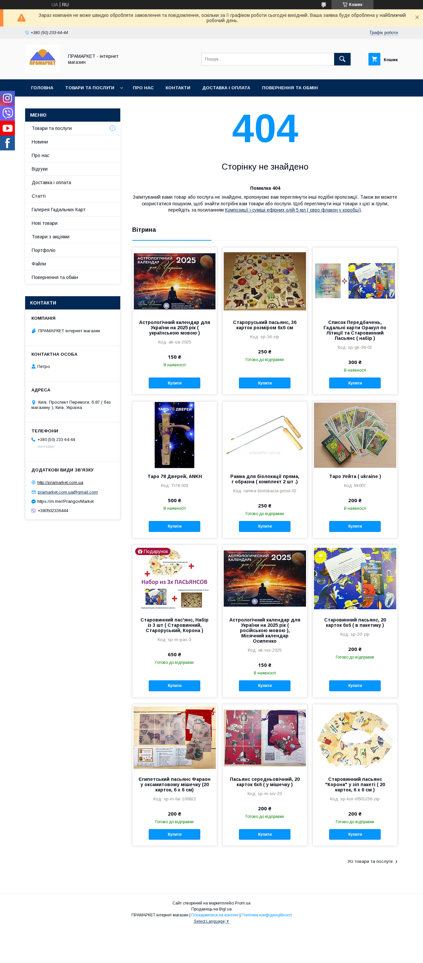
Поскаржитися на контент (215, 915)
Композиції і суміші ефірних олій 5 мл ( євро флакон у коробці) (293, 210)
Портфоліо (44, 250)
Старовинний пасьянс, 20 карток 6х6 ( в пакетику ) (355, 622)
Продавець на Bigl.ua (211, 909)
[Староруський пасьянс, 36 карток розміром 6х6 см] (265, 281)
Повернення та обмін (290, 87)
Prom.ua (242, 903)
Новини (40, 141)
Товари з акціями (50, 236)
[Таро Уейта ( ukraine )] (355, 435)
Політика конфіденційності (267, 915)
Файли (39, 263)
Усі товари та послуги (370, 861)
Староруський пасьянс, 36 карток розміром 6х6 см (264, 325)
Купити (174, 383)
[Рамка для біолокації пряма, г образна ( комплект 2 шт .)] (265, 435)
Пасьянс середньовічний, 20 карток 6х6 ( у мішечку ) (265, 782)
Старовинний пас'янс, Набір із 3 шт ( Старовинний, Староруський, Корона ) (174, 625)
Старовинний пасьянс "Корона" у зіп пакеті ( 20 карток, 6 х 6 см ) (355, 784)
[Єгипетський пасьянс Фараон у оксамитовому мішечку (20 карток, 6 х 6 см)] (175, 737)
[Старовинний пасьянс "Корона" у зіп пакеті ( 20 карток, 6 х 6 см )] (355, 737)
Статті (39, 196)
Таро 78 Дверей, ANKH (174, 476)
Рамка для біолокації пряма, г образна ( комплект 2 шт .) (264, 479)
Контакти (178, 87)
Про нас (143, 87)
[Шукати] (342, 59)
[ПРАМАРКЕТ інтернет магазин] (42, 70)
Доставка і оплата (226, 87)
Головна (42, 87)
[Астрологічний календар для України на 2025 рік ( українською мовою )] (175, 281)
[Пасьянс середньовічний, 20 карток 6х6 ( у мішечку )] (265, 737)
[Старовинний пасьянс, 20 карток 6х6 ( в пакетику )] (355, 578)
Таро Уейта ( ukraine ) (355, 476)
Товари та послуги (89, 87)
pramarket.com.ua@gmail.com (68, 492)
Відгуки (40, 169)
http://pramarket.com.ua (60, 482)
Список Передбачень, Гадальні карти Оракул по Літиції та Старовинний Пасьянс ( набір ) (355, 330)
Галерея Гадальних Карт (59, 209)
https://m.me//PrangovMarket (65, 501)
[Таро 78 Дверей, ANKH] (175, 435)
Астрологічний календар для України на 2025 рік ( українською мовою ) (174, 328)
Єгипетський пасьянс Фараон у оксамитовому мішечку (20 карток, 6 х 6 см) (174, 784)
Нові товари (45, 223)
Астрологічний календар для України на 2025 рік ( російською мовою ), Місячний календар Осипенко (264, 630)
